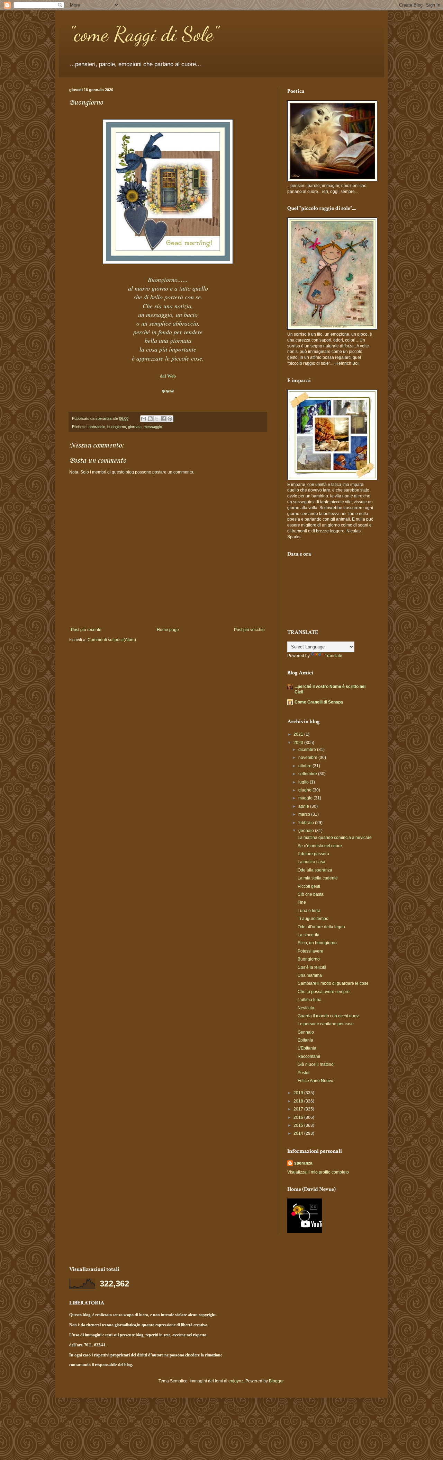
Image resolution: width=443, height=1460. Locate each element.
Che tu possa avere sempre (324, 991)
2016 (298, 1117)
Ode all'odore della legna (321, 926)
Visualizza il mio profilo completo (318, 1172)
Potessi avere (310, 951)
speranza (303, 1163)
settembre (308, 773)
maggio (306, 798)
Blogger (276, 1381)
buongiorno (116, 427)
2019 (298, 1092)
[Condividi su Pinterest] (169, 418)
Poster (304, 1072)
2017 (298, 1109)
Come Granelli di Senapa (319, 702)
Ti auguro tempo (313, 918)
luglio (304, 782)
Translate (333, 655)
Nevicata (306, 1008)
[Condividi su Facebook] (163, 418)
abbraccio (97, 427)
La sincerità (308, 934)
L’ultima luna (310, 999)
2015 (298, 1125)
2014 (298, 1133)
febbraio (306, 822)
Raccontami (309, 1056)
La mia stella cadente (318, 878)
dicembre (307, 749)
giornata (135, 427)
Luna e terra (309, 910)
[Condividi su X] (156, 418)
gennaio (306, 830)
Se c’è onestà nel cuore (320, 845)
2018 (298, 1101)
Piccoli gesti (309, 886)
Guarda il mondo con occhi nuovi (329, 1016)
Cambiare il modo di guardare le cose (333, 983)
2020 (298, 742)
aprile (304, 806)
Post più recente (86, 629)
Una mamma (310, 975)
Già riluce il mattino (316, 1064)
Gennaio (306, 1032)
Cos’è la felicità (312, 967)
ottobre (305, 765)
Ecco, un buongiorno (317, 942)
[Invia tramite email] (143, 418)
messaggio (153, 427)
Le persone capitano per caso (326, 1023)
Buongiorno (309, 959)
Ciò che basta (311, 894)
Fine (302, 902)
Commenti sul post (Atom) (112, 639)
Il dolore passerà (313, 853)
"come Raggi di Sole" (143, 33)
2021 (298, 734)
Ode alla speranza (315, 870)
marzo (304, 814)
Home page (168, 629)
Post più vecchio (249, 629)
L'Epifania (307, 1048)
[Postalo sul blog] (150, 418)
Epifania (305, 1040)
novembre (308, 757)
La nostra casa (311, 861)
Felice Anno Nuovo (315, 1080)
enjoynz (235, 1381)
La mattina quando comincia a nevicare (335, 837)
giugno (305, 790)
